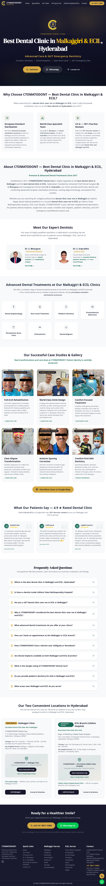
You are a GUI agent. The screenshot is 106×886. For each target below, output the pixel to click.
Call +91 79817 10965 (43, 825)
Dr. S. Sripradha (28, 860)
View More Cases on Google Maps (54, 489)
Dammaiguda (70, 865)
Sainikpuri (68, 857)
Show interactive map (26, 770)
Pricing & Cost (56, 3)
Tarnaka (47, 865)
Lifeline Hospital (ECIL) (71, 3)
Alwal (46, 862)
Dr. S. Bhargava (28, 857)
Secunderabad (49, 867)
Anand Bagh (48, 857)
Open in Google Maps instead (26, 774)
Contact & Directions (37, 792)
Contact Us (26, 867)
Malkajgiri (47, 850)
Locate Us (75, 69)
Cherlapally (69, 860)
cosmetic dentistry (89, 257)
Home (27, 3)
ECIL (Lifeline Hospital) (73, 850)
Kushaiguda (69, 852)
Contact (84, 3)
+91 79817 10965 (97, 3)
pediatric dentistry (79, 259)
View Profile (29, 266)
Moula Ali (47, 860)
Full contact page (11, 782)
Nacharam (68, 867)
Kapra (67, 862)
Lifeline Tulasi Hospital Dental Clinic (71, 783)
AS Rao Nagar (70, 855)
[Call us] (101, 876)
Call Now (34, 69)
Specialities (36, 3)
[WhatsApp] (101, 881)
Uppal (67, 870)
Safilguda (47, 852)
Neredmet (47, 855)
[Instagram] (3, 862)
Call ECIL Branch (68, 792)
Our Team (45, 3)
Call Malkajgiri (15, 792)
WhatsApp (54, 69)
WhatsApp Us (69, 825)
